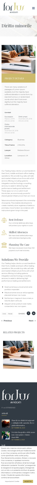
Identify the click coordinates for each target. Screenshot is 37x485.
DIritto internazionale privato (10, 126)
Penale (10, 313)
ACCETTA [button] (28, 481)
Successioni (9, 117)
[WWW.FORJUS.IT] (13, 8)
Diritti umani (22, 117)
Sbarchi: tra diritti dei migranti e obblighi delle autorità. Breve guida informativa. (23, 423)
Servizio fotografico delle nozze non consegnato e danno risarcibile (23, 434)
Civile (4, 313)
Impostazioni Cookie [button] (12, 481)
